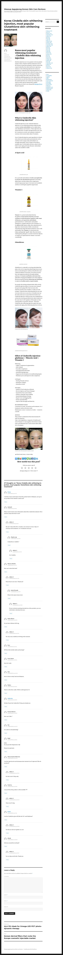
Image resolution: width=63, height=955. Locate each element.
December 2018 (49, 43)
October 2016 (48, 59)
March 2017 (48, 57)
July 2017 (48, 55)
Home (47, 74)
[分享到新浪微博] (21, 459)
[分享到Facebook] (32, 459)
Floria (9, 492)
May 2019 (48, 38)
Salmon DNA (48, 89)
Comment (6, 876)
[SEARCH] (58, 22)
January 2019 (48, 42)
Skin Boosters (49, 79)
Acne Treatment (49, 80)
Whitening (48, 85)
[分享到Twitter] (37, 459)
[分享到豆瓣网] (30, 459)
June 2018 (48, 48)
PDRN (47, 78)
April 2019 (48, 40)
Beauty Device (49, 84)
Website (6, 906)
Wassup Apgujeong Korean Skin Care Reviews (24, 9)
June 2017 (48, 56)
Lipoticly (48, 76)
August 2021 (48, 36)
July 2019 (48, 37)
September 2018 (49, 45)
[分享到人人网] (25, 459)
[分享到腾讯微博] (23, 459)
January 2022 (49, 33)
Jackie (9, 811)
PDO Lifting (48, 83)
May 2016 (48, 61)
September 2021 (49, 34)
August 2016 (48, 60)
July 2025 (48, 32)
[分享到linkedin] (35, 459)
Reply (6, 501)
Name (6, 894)
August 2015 (48, 64)
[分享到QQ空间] (18, 459)
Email (6, 900)
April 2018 (48, 51)
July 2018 (48, 47)
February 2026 (49, 31)
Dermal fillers (49, 75)
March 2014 (48, 66)
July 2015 (48, 65)
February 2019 (49, 41)
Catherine (10, 698)
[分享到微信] (28, 459)
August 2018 (48, 46)
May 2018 (48, 50)
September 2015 (49, 63)
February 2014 (49, 68)
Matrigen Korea (38, 84)
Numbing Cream (49, 87)
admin (5, 53)
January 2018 (48, 54)
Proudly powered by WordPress (30, 949)
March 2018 (48, 52)
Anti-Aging (48, 82)
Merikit (47, 91)
